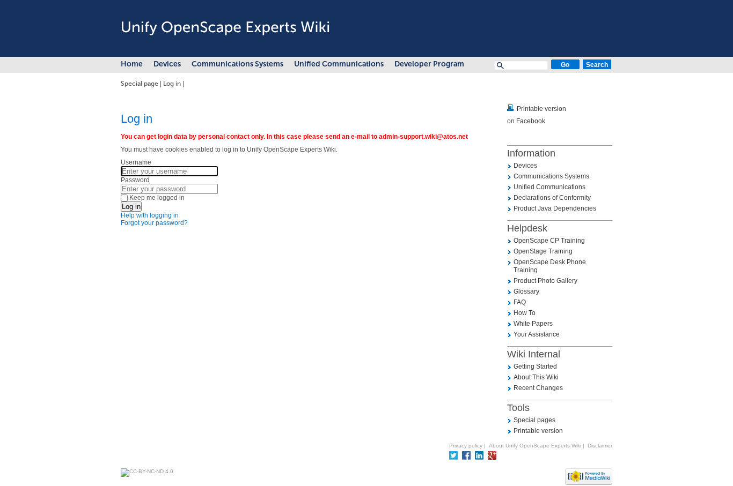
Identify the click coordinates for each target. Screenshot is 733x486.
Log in (172, 83)
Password (135, 180)
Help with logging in (150, 215)
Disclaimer (600, 445)
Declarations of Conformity (552, 197)
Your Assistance (537, 334)
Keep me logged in (157, 197)
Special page (139, 83)
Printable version (541, 109)
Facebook (530, 121)
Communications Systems (237, 64)
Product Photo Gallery (545, 281)
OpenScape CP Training (549, 240)
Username (136, 162)
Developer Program (429, 64)
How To (525, 313)
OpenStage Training (543, 251)
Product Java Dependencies (555, 208)
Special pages (534, 420)
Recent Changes (538, 388)
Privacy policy (465, 445)
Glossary (526, 291)
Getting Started (535, 366)
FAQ (520, 302)
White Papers (533, 323)
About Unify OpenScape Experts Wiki (535, 445)
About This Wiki (536, 377)
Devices (167, 64)
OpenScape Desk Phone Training (550, 266)
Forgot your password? (154, 223)
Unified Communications (339, 64)
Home (132, 64)
